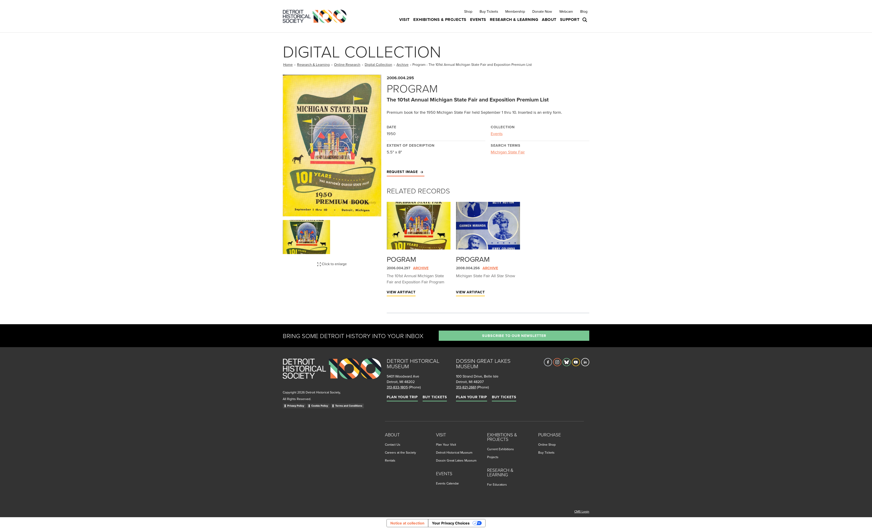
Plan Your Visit (446, 444)
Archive (402, 64)
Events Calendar (447, 483)
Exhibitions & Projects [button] (439, 19)
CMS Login (581, 511)
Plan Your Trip (402, 397)
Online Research (347, 64)
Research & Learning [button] (514, 19)
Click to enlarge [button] (334, 263)
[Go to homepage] (332, 373)
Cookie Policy (319, 405)
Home (288, 64)
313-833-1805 (397, 387)
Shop (468, 11)
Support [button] (570, 19)
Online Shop (547, 444)
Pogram (401, 259)
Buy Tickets (489, 11)
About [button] (549, 19)
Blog (583, 11)
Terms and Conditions (348, 405)
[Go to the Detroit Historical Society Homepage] (316, 16)
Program (473, 259)
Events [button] (478, 19)
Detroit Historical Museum (454, 452)
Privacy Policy (295, 405)
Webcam (566, 11)
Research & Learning (313, 64)
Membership (515, 11)
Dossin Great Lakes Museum (456, 460)
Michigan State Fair (508, 152)
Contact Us (392, 444)
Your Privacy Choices (451, 523)
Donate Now (542, 11)
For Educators (497, 484)
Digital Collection (378, 64)
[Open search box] (585, 19)
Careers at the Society (400, 452)
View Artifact (401, 292)
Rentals (390, 460)
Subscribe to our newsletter (514, 335)
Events (497, 133)
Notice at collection (407, 523)
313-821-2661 (466, 387)
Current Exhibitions (500, 449)
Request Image (403, 171)
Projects (492, 457)
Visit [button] (404, 19)
